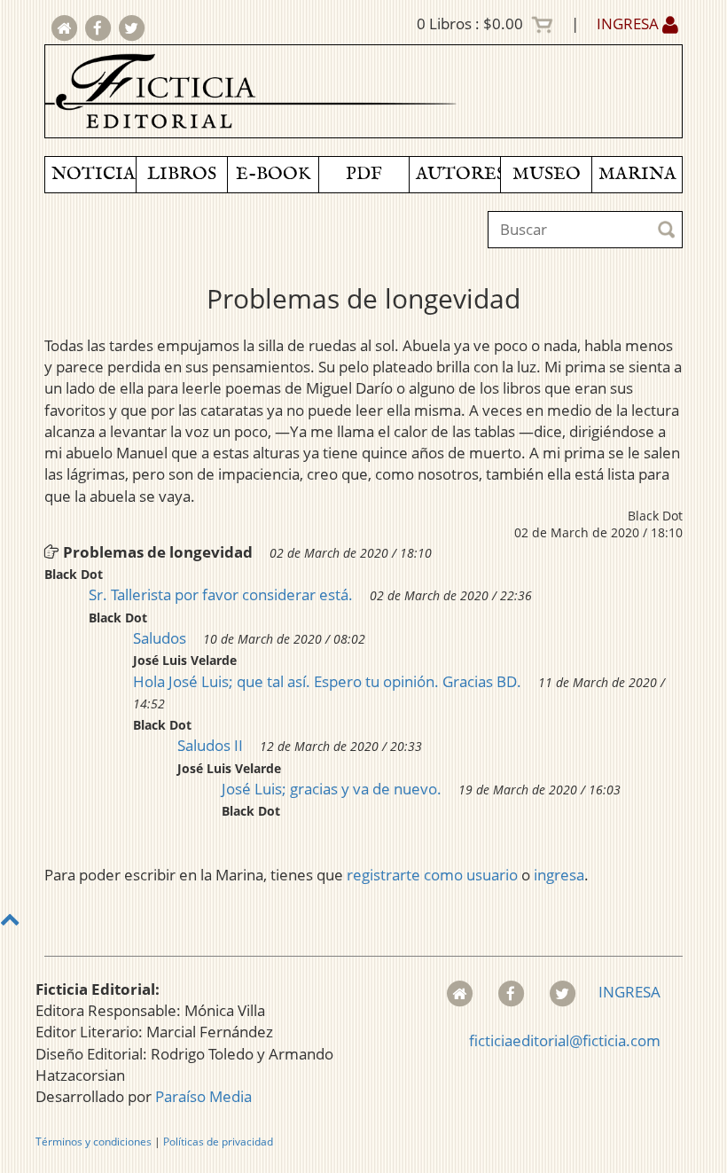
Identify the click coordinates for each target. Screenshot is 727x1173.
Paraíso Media (203, 1096)
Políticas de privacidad (218, 1141)
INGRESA (629, 23)
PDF (364, 174)
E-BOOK (273, 174)
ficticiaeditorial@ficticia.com (565, 1040)
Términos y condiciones (93, 1141)
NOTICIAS (93, 174)
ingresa (559, 874)
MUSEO (546, 174)
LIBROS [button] (181, 174)
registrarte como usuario (432, 874)
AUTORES (458, 174)
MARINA (637, 174)
